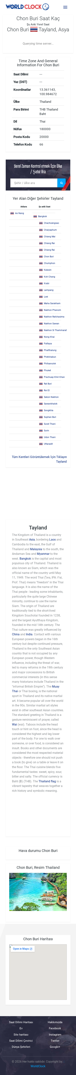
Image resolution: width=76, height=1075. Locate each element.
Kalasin (47, 270)
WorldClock (38, 1066)
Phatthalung (50, 350)
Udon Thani (50, 437)
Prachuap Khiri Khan (54, 377)
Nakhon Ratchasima (54, 316)
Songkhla (48, 410)
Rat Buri (48, 383)
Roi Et (47, 390)
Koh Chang (49, 276)
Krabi (46, 283)
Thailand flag (47, 781)
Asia (32, 539)
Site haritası (21, 1034)
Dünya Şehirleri (21, 1047)
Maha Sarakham (52, 303)
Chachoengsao (51, 223)
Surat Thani (50, 424)
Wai (14, 724)
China (16, 634)
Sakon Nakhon (51, 397)
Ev (21, 1028)
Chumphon (49, 263)
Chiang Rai (49, 243)
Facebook (55, 1028)
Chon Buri (49, 256)
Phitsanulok (50, 363)
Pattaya (48, 343)
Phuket (47, 370)
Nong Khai (49, 337)
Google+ (55, 1047)
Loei (46, 296)
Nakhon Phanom (52, 310)
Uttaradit (48, 444)
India (29, 634)
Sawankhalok (50, 403)
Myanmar (43, 554)
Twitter (55, 1040)
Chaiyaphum (50, 230)
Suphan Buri (50, 417)
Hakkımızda (55, 1022)
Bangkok (42, 216)
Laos (52, 539)
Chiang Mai (49, 236)
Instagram (55, 1034)
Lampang (48, 290)
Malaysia (36, 549)
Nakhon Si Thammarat (55, 330)
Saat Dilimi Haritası (21, 1022)
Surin (46, 430)
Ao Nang (19, 213)
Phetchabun (50, 357)
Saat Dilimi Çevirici (21, 1040)
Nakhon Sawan (51, 323)
